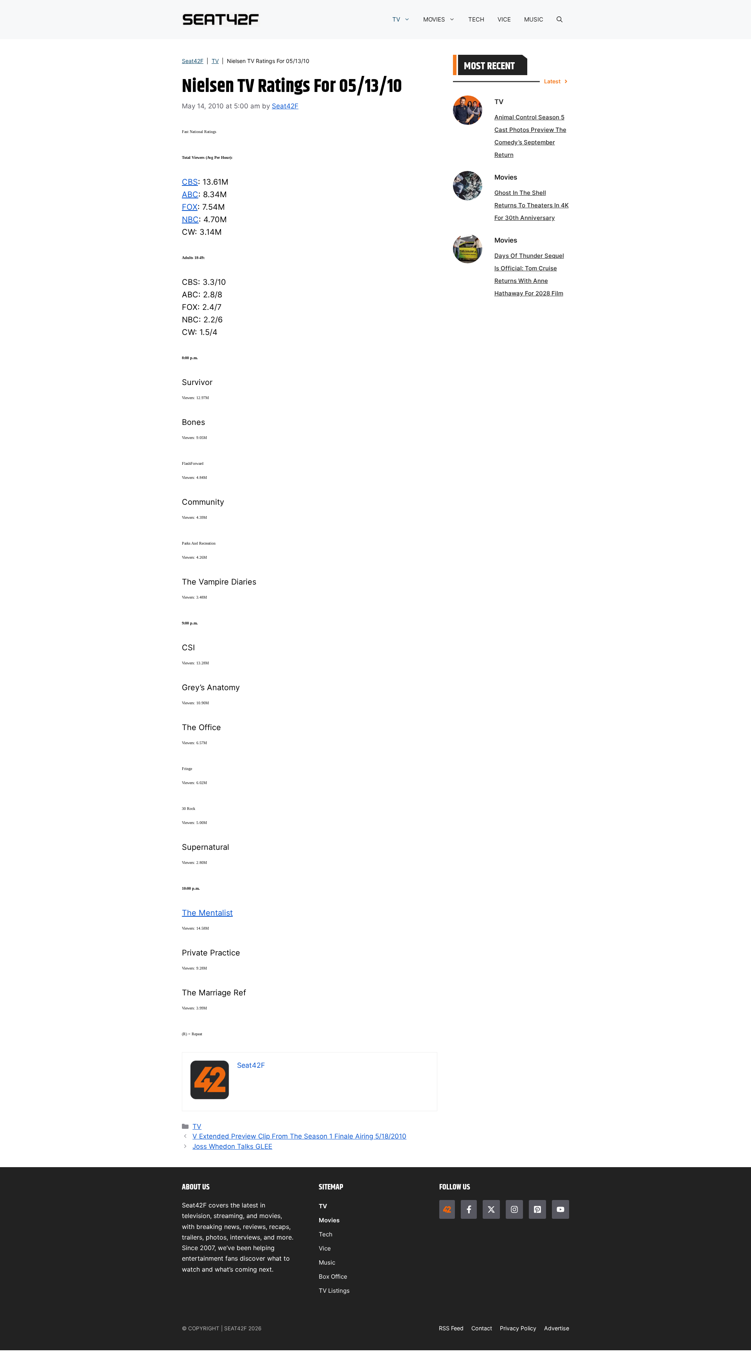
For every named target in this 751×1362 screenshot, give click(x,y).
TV (396, 19)
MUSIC (533, 19)
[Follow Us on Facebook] (468, 1209)
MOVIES (434, 19)
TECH (476, 19)
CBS (190, 182)
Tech (325, 1234)
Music (327, 1262)
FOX (190, 207)
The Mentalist (207, 913)
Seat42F (192, 61)
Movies (329, 1220)
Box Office (333, 1276)
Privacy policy (518, 1328)
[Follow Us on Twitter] (491, 1209)
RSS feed (451, 1328)
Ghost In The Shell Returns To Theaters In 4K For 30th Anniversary (531, 205)
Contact (481, 1328)
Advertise (556, 1328)
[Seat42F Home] (447, 1209)
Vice (325, 1248)
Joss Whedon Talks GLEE (232, 1146)
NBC (190, 219)
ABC (190, 194)
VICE (504, 19)
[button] (559, 19)
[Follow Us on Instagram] (514, 1209)
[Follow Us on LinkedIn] (537, 1209)
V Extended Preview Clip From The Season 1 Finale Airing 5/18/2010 (299, 1136)
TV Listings (334, 1290)
